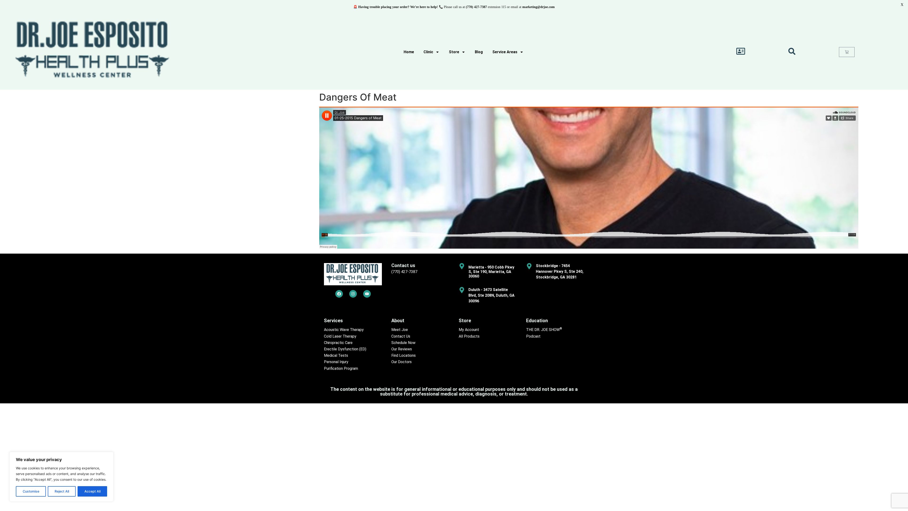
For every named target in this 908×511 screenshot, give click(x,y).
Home (409, 52)
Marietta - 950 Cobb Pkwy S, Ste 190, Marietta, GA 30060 (491, 271)
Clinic (428, 52)
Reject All (62, 491)
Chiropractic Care (338, 342)
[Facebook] (339, 294)
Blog (479, 52)
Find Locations (403, 355)
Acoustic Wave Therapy (344, 329)
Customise (31, 491)
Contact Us (400, 336)
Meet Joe (399, 329)
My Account (469, 329)
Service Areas (504, 52)
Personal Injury (336, 362)
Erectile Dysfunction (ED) (345, 349)
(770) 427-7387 (404, 271)
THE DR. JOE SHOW (544, 329)
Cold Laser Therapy (340, 336)
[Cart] (847, 52)
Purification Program (341, 368)
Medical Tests (336, 355)
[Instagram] (353, 294)
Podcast (533, 336)
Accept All (92, 491)
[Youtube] (367, 294)
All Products (469, 336)
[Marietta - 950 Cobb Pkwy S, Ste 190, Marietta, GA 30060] (462, 266)
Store (454, 52)
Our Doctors (401, 362)
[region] (61, 477)
